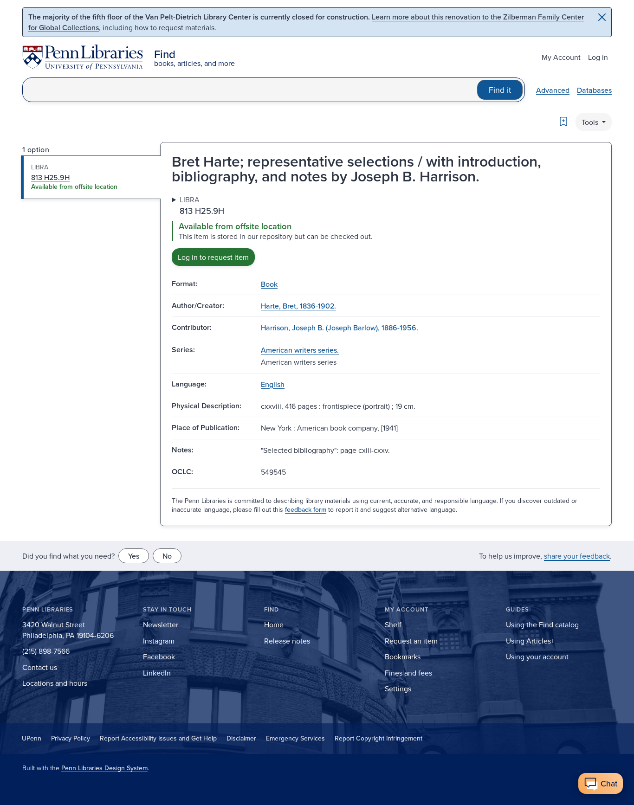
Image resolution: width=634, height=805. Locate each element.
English (273, 384)
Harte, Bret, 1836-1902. (298, 306)
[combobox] (250, 90)
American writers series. (300, 350)
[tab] (91, 177)
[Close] (602, 17)
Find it (500, 90)
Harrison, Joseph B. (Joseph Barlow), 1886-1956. (339, 327)
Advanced (552, 90)
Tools (591, 122)
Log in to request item (213, 257)
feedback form (305, 509)
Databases (594, 90)
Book (269, 284)
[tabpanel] (386, 229)
